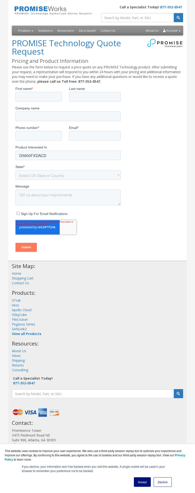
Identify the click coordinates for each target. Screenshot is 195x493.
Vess (15, 305)
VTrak (16, 300)
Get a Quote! (87, 31)
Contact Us (108, 31)
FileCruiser (20, 319)
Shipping (18, 360)
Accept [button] (142, 482)
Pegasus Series (23, 324)
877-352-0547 (171, 7)
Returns (18, 365)
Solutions (44, 31)
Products (24, 31)
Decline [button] (163, 482)
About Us (152, 31)
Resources (65, 31)
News (16, 355)
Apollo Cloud (21, 310)
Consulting (20, 370)
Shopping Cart (23, 278)
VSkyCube (19, 314)
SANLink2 (19, 329)
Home (16, 273)
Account (172, 31)
